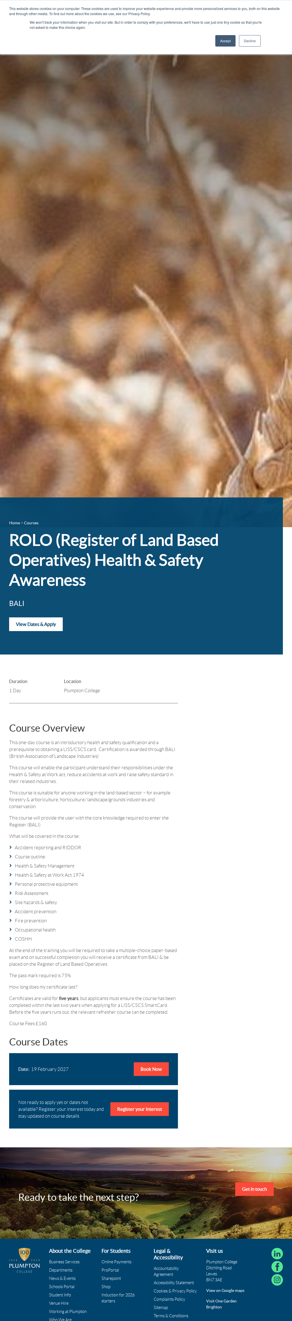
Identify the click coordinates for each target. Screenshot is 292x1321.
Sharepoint (111, 1278)
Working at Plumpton (68, 1311)
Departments (60, 1270)
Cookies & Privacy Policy (175, 1291)
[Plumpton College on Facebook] (277, 1266)
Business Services (64, 1262)
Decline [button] (250, 40)
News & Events (62, 1278)
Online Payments (116, 1262)
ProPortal (110, 1270)
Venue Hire (58, 1303)
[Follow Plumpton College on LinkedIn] (277, 1253)
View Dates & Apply (36, 624)
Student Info (60, 1295)
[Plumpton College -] (24, 1260)
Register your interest (139, 1109)
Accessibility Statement (174, 1282)
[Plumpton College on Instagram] (277, 1280)
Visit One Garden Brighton (221, 1304)
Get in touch (254, 1189)
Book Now (151, 1069)
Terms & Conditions (171, 1316)
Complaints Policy (169, 1299)
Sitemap (161, 1307)
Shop (106, 1286)
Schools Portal (61, 1286)
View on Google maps (225, 1290)
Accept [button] (225, 40)
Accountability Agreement (166, 1271)
